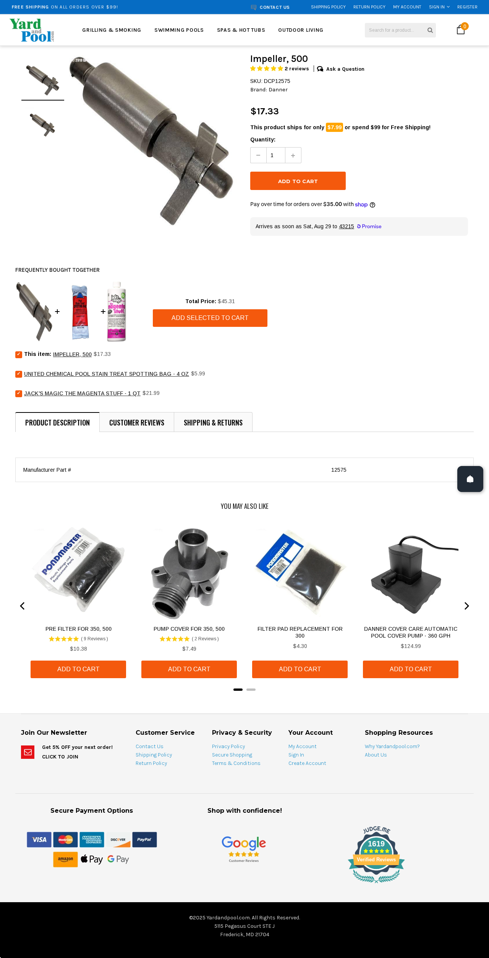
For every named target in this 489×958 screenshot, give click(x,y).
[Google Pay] (118, 859)
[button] (267, 68)
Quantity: (262, 139)
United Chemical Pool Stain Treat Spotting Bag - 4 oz (106, 374)
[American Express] (91, 839)
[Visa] (39, 839)
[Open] (470, 479)
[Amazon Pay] (65, 859)
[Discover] (118, 839)
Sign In (437, 7)
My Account (407, 7)
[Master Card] (65, 839)
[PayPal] (144, 839)
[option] (93, 6)
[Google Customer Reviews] (243, 849)
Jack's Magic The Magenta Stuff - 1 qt (82, 393)
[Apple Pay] (91, 859)
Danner (278, 89)
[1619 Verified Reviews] (244, 885)
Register (467, 7)
